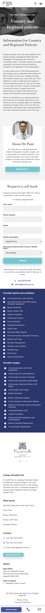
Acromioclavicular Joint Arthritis (20, 298)
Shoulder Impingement (16, 343)
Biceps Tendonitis (14, 307)
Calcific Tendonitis (14, 314)
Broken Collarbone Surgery (19, 398)
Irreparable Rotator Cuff (17, 410)
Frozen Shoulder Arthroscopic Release (23, 401)
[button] (41, 3)
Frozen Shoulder (13, 321)
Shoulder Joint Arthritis (16, 346)
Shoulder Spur (13, 350)
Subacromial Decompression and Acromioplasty (21, 418)
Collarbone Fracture (15, 318)
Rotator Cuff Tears (14, 339)
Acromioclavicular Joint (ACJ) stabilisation (20, 369)
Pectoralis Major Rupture (17, 332)
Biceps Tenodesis (15, 393)
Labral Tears (12, 329)
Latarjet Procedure (15, 414)
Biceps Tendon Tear (15, 311)
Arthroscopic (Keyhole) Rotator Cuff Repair (22, 385)
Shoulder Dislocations (16, 325)
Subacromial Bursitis (15, 357)
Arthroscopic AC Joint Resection (21, 374)
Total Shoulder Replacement (19, 427)
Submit (22, 260)
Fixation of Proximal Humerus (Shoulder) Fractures (24, 406)
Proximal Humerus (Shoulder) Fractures (23, 336)
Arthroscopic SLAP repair (18, 390)
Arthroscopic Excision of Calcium (21, 377)
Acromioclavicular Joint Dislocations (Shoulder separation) (21, 303)
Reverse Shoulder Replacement (20, 423)
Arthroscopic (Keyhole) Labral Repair (23, 381)
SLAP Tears (11, 353)
